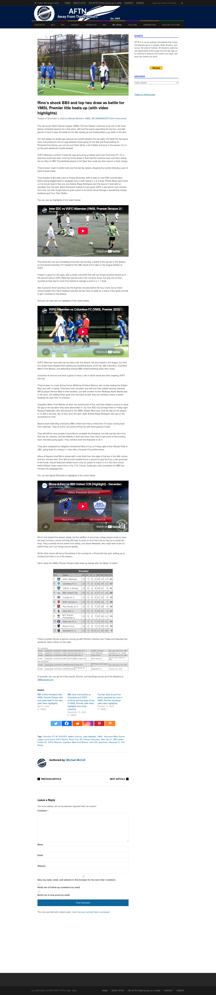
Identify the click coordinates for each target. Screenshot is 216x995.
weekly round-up (75, 736)
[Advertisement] (156, 144)
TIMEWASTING (149, 24)
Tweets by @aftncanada (144, 94)
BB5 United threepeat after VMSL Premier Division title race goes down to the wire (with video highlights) (50, 699)
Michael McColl (75, 118)
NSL (105, 24)
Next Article (117, 778)
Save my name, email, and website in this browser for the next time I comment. (76, 879)
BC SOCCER (61, 736)
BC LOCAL (117, 24)
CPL (63, 24)
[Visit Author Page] (41, 763)
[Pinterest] (99, 725)
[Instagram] (88, 725)
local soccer (50, 739)
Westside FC (114, 742)
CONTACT (128, 2)
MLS (53, 24)
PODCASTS (40, 24)
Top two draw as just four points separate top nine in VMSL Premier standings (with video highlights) (110, 699)
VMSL (88, 118)
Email (40, 855)
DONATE (140, 2)
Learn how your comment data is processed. (91, 912)
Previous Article (51, 778)
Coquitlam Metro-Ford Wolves (75, 742)
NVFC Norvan (62, 739)
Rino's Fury (73, 739)
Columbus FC (48, 736)
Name (40, 844)
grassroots (103, 742)
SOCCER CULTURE (171, 24)
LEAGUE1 (75, 24)
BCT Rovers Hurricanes (90, 739)
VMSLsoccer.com (45, 679)
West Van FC (106, 739)
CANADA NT (91, 24)
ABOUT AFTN (79, 2)
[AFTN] (80, 13)
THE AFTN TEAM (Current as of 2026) (104, 2)
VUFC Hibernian (55, 742)
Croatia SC (42, 742)
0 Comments (120, 118)
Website (41, 865)
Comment (42, 810)
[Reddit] (77, 725)
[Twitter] (56, 725)
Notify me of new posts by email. (53, 894)
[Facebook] (67, 725)
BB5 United (118, 739)
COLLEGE (132, 24)
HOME (67, 2)
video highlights (89, 736)
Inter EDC (93, 742)
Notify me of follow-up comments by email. (58, 887)
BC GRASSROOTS (100, 118)
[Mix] (110, 725)
